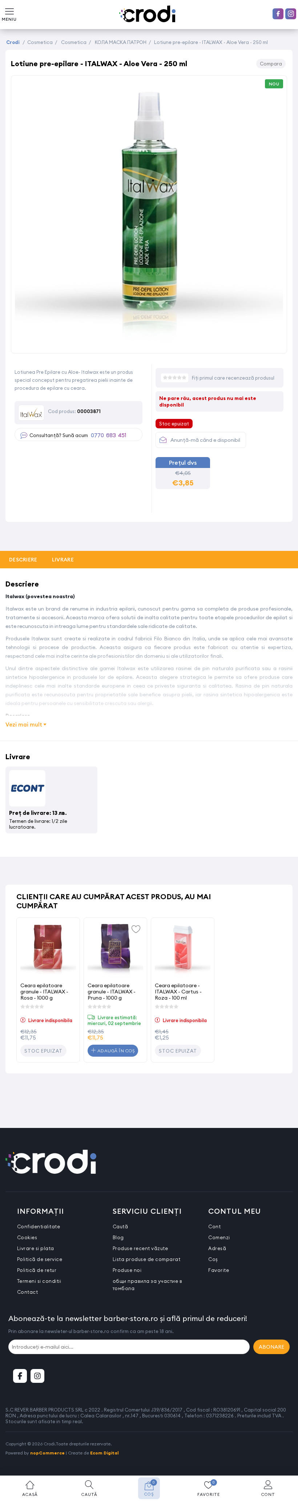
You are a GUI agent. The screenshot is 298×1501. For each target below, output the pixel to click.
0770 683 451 (108, 436)
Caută (120, 1226)
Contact (27, 1292)
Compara (271, 64)
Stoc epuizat (43, 1051)
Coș (213, 1259)
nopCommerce (47, 1453)
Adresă (217, 1248)
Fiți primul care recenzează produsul (233, 378)
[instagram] (290, 13)
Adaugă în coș (115, 1050)
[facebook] (278, 13)
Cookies (27, 1237)
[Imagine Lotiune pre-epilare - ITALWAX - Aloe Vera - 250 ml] (149, 345)
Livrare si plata (35, 1248)
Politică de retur (37, 1270)
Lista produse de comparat (147, 1259)
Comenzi (219, 1237)
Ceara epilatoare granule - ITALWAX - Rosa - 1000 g (44, 991)
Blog (118, 1237)
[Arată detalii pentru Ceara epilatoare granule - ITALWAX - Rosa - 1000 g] (48, 949)
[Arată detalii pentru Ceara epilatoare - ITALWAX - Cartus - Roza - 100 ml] (182, 949)
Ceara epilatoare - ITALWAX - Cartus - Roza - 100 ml (178, 991)
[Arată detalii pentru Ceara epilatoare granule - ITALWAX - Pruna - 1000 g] (115, 949)
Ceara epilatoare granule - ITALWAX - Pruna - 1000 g (112, 991)
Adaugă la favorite (136, 928)
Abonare (271, 1347)
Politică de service (40, 1259)
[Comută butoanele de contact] (285, 1461)
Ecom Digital (104, 1453)
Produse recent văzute (140, 1248)
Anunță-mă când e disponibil (205, 440)
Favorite (218, 1270)
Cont (214, 1226)
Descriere (23, 559)
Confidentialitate (38, 1226)
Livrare (63, 559)
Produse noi (127, 1270)
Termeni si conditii (39, 1281)
